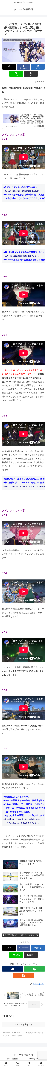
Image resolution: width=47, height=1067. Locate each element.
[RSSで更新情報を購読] (23, 975)
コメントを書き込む (23, 1024)
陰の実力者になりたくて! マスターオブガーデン (22, 935)
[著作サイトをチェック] (12, 969)
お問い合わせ (12, 1059)
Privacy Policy (34, 1059)
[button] (31, 74)
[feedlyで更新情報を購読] (34, 969)
